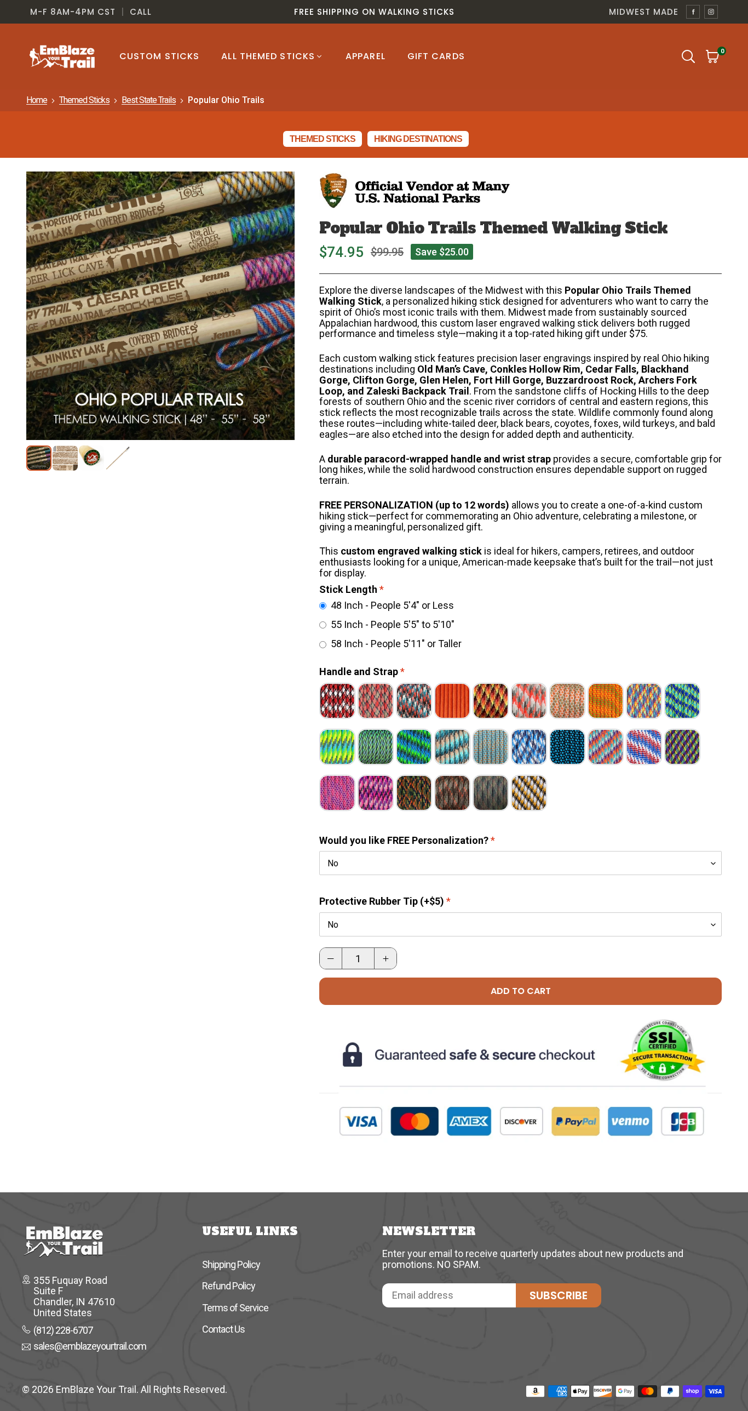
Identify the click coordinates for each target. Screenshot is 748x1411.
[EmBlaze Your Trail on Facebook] (693, 12)
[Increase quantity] (385, 958)
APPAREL (365, 56)
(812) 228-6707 (63, 1330)
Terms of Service (235, 1307)
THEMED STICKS (322, 139)
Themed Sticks (84, 100)
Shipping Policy (231, 1264)
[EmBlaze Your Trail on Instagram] (711, 12)
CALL (141, 12)
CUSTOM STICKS (159, 56)
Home (36, 100)
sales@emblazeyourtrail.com (89, 1347)
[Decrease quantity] (331, 958)
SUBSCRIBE (559, 1295)
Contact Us (223, 1329)
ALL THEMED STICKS (268, 56)
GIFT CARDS (436, 56)
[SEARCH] (688, 56)
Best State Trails (149, 100)
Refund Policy (228, 1286)
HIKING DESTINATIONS (418, 139)
